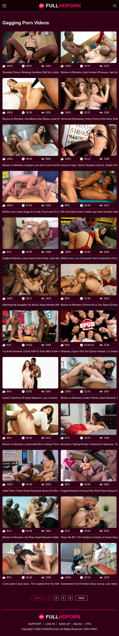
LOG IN (50, 623)
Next (81, 598)
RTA (88, 623)
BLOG (78, 623)
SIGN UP (64, 623)
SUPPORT (35, 623)
